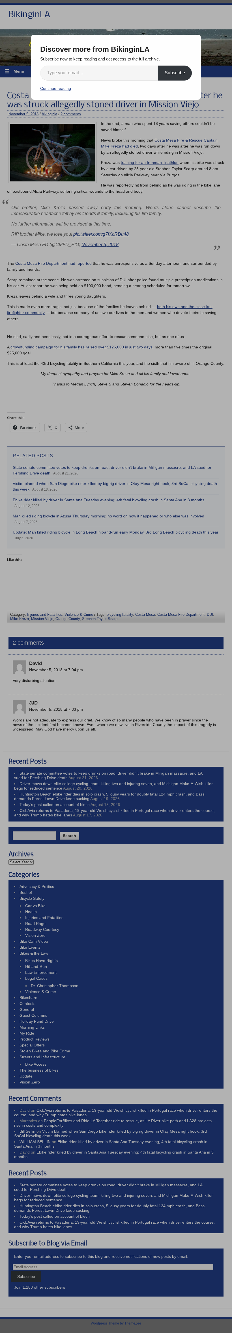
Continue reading (55, 88)
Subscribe (175, 72)
